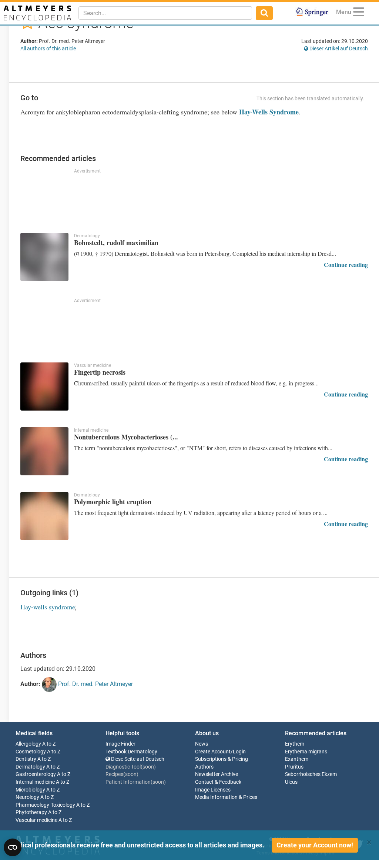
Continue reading (346, 264)
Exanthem (296, 759)
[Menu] (358, 13)
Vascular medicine (36, 820)
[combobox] (165, 13)
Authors (204, 767)
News (201, 744)
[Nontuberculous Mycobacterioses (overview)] (44, 451)
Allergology (28, 744)
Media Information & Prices (226, 797)
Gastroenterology (36, 774)
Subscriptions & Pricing (221, 759)
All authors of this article (48, 48)
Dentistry (26, 759)
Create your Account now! (314, 845)
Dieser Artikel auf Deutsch (338, 48)
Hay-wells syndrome (47, 606)
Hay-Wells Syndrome (269, 112)
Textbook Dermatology (131, 752)
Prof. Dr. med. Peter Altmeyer (95, 684)
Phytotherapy (31, 812)
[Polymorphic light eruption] (44, 516)
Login (239, 752)
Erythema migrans (306, 752)
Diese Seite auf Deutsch (137, 759)
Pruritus (294, 767)
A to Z (49, 744)
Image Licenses (213, 790)
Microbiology (30, 790)
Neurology (27, 797)
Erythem (294, 744)
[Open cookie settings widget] (12, 847)
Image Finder (120, 744)
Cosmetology (31, 752)
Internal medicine (35, 782)
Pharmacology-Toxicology (45, 805)
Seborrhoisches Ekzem (311, 774)
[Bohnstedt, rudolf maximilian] (44, 257)
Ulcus (291, 782)
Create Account (213, 752)
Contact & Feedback (218, 782)
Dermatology (30, 767)
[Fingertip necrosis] (44, 386)
